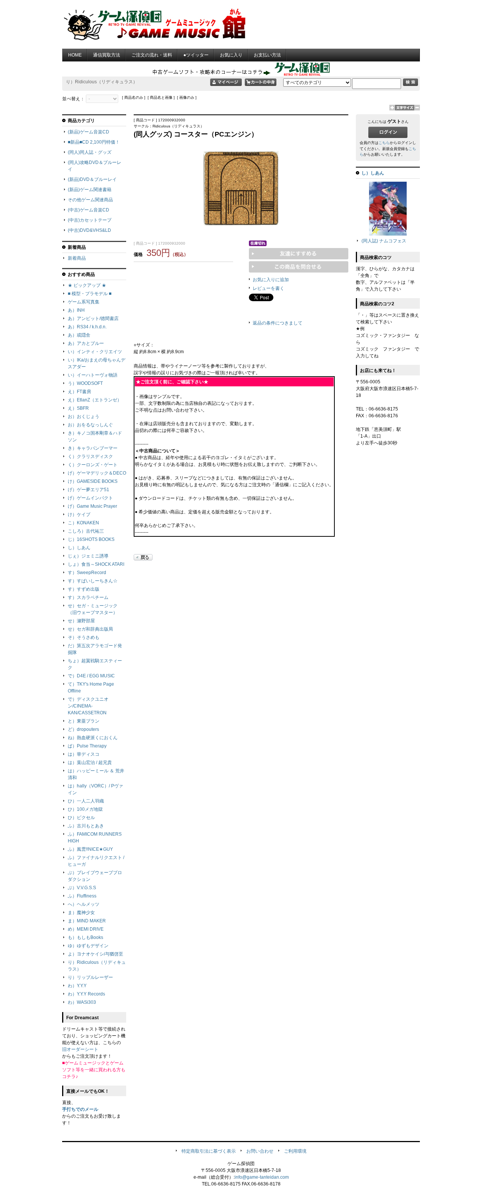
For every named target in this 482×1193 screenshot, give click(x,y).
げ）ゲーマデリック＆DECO (97, 473)
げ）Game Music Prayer (92, 506)
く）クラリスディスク (90, 456)
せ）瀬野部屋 (81, 620)
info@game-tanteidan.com (262, 1177)
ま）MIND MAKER (87, 920)
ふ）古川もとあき (86, 826)
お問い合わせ (259, 1151)
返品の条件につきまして (277, 323)
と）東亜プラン (83, 721)
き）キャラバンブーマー (92, 448)
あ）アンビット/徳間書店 (93, 318)
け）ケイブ (79, 514)
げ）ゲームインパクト (90, 498)
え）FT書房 (79, 391)
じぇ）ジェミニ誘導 (88, 556)
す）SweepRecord (87, 572)
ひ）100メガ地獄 (85, 809)
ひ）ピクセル (81, 817)
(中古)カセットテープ (89, 220)
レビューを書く (268, 288)
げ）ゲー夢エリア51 (88, 489)
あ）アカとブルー (86, 343)
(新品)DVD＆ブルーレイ (92, 179)
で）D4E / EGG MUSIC (91, 675)
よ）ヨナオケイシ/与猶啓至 (95, 954)
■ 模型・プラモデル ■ (89, 293)
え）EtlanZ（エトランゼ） (95, 400)
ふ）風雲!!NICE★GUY (90, 849)
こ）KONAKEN (83, 522)
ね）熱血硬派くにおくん (92, 737)
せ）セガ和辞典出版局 (90, 629)
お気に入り (231, 55)
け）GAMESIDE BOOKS (92, 481)
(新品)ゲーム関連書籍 (89, 189)
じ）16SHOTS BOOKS (91, 539)
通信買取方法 (106, 55)
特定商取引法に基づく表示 (209, 1151)
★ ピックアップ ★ (87, 285)
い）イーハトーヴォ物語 (92, 375)
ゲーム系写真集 (83, 302)
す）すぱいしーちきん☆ (92, 580)
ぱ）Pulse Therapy (87, 746)
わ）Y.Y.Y (77, 985)
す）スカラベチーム (88, 597)
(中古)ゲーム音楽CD (88, 210)
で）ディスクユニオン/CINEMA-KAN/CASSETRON (88, 706)
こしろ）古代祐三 (86, 531)
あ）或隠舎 (79, 335)
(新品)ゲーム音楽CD (88, 132)
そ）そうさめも (83, 637)
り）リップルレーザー (90, 977)
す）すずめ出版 (83, 589)
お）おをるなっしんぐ (90, 424)
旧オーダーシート (80, 1049)
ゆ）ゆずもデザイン (88, 945)
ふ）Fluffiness (82, 896)
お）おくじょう (83, 416)
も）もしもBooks (85, 937)
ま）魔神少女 (81, 912)
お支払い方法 (267, 55)
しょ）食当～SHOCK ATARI (96, 564)
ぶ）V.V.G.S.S (82, 887)
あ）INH (76, 310)
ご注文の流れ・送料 (151, 55)
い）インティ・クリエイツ (95, 351)
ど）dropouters (83, 729)
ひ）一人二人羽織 (86, 801)
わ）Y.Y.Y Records (86, 994)
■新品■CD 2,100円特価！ (94, 142)
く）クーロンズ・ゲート (92, 464)
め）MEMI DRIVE (86, 929)
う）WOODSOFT (85, 383)
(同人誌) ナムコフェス (384, 241)
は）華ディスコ (83, 754)
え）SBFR (78, 408)
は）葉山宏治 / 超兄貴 (90, 762)
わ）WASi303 (82, 1002)
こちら (384, 143)
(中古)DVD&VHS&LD (89, 230)
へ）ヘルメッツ (83, 904)
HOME (75, 55)
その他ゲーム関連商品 (90, 199)
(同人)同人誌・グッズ (89, 152)
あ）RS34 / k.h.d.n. (87, 326)
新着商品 (77, 258)
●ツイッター (196, 55)
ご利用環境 (295, 1151)
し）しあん (79, 547)
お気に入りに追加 (271, 279)
